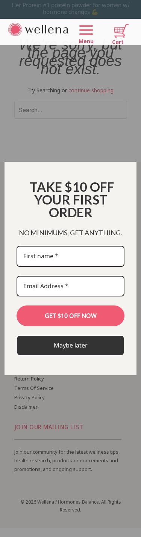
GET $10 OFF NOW (71, 315)
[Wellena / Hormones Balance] (39, 34)
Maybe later (71, 345)
